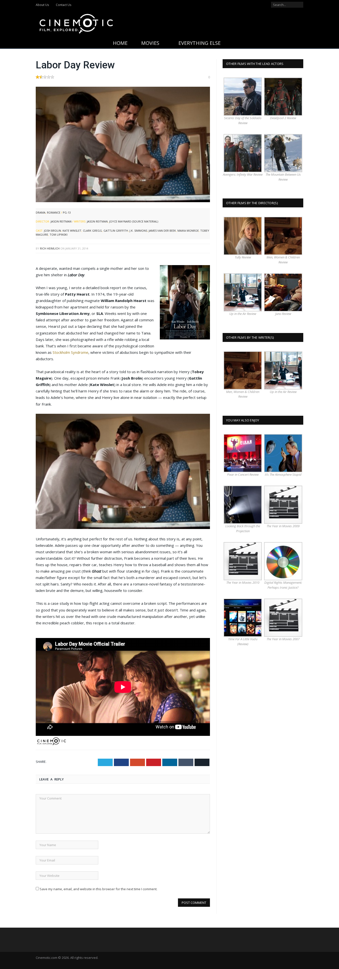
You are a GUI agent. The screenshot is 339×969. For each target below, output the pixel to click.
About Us (42, 5)
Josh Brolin (52, 230)
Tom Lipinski (59, 234)
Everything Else (199, 43)
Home (120, 43)
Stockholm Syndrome (70, 352)
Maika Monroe (188, 230)
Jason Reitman (61, 221)
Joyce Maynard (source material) (133, 221)
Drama (40, 212)
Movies (150, 43)
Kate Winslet (72, 230)
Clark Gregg (92, 230)
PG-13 (67, 212)
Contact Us (63, 5)
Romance (53, 212)
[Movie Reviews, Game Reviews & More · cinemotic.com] (76, 22)
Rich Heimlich (50, 248)
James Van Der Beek (162, 230)
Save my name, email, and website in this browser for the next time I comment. (98, 889)
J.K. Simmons (138, 230)
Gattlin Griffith (115, 230)
